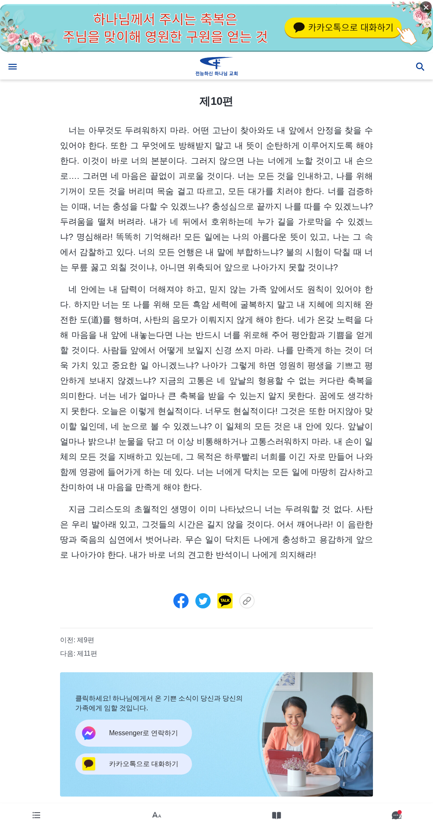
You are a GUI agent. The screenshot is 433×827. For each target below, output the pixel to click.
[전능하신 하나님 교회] (216, 66)
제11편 (87, 653)
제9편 (85, 640)
